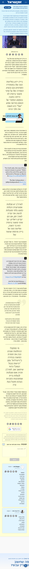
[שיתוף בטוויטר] (16, 55)
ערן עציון (13, 51)
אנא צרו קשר (7, 439)
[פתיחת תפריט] (3, 2)
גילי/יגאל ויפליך (16, 511)
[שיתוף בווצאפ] (10, 55)
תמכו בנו (7, 7)
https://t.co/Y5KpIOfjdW (14, 277)
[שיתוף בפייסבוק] (13, 55)
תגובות (9, 466)
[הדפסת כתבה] (7, 55)
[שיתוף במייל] (19, 55)
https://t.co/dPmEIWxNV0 (17, 176)
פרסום (14, 459)
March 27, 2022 (13, 283)
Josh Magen (16, 466)
